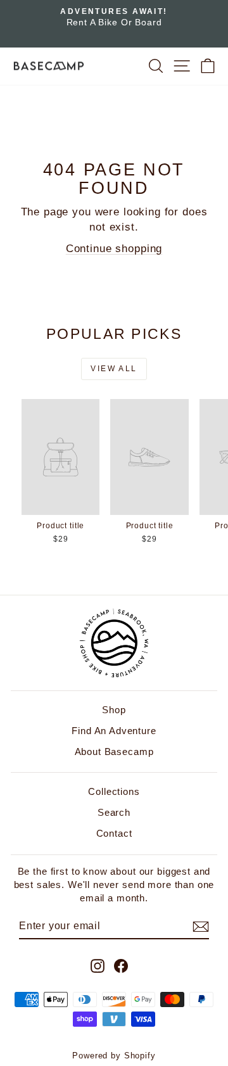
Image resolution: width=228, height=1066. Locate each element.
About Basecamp (114, 751)
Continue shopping (114, 249)
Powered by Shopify (113, 1055)
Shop (113, 709)
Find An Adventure (114, 730)
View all (114, 368)
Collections (113, 791)
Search (114, 812)
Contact (114, 833)
